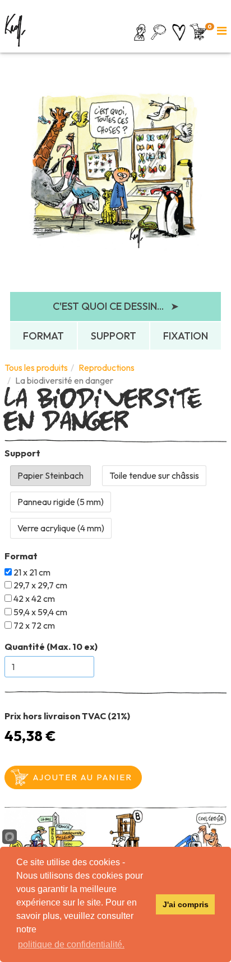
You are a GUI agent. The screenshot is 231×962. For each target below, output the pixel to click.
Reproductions (106, 367)
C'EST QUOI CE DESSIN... (116, 306)
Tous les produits (36, 367)
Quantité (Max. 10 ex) (51, 646)
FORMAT (43, 335)
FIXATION (185, 335)
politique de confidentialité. (71, 944)
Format (21, 556)
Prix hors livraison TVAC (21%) (67, 716)
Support (22, 453)
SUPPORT (113, 335)
